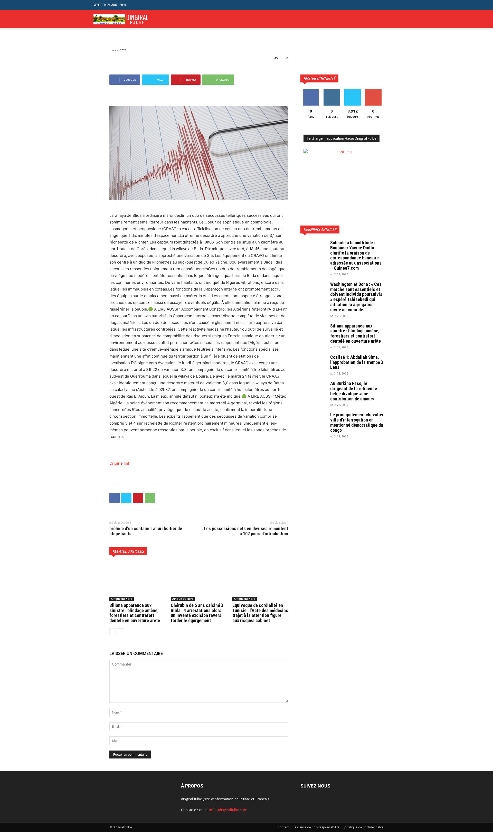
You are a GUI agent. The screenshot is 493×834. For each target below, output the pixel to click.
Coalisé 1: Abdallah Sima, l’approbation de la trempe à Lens (356, 362)
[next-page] (121, 631)
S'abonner (373, 91)
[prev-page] (112, 631)
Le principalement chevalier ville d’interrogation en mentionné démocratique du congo (357, 422)
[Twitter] (126, 498)
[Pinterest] (138, 498)
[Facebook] (114, 498)
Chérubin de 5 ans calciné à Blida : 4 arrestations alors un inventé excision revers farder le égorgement (197, 613)
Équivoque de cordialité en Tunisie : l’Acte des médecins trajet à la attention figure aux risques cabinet (260, 613)
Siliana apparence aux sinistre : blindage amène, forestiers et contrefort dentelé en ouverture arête (134, 613)
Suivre (331, 91)
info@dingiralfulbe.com (228, 809)
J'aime (311, 91)
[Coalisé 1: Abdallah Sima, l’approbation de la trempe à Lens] (313, 364)
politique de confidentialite (364, 827)
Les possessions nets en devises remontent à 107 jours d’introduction (246, 531)
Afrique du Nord (121, 599)
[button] (396, 5)
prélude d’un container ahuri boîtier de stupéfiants (145, 531)
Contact (283, 827)
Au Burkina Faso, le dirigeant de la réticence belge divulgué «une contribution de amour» (353, 391)
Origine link (119, 463)
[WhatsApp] (150, 498)
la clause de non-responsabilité (316, 827)
